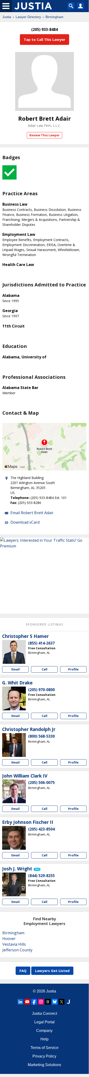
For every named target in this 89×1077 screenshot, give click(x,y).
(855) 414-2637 (41, 643)
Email (15, 669)
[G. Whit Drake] (14, 698)
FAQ (23, 970)
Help (44, 1039)
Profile (73, 669)
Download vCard (25, 522)
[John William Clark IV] (14, 791)
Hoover (9, 938)
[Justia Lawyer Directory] (68, 1002)
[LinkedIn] (20, 1002)
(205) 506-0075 (41, 782)
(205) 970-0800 (41, 689)
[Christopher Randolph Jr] (14, 745)
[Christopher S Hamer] (14, 652)
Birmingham (54, 17)
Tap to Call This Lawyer (44, 39)
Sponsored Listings (44, 624)
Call (44, 669)
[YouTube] (27, 1002)
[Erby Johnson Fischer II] (14, 838)
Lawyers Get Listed (52, 970)
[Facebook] (34, 1002)
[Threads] (48, 1002)
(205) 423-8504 (41, 829)
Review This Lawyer (44, 135)
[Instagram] (41, 1002)
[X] (61, 1002)
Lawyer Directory (28, 17)
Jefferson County (17, 950)
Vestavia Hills (14, 944)
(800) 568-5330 (41, 736)
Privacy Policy (44, 1056)
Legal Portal (44, 1022)
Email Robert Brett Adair (31, 512)
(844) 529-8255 (41, 875)
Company (44, 1031)
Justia (6, 17)
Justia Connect (44, 1013)
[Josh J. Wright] (14, 884)
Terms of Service (44, 1048)
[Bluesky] (55, 1002)
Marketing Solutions (44, 1065)
